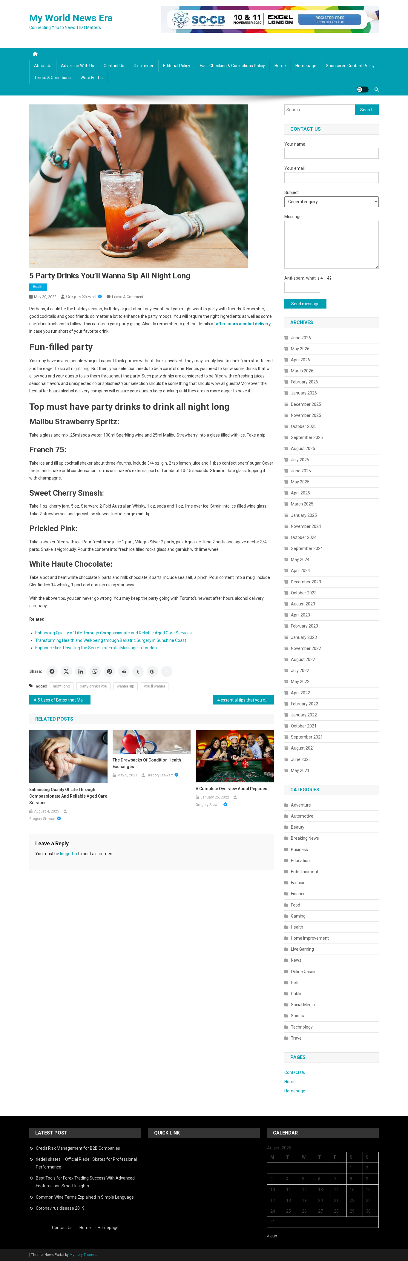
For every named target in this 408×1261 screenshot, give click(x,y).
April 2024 (300, 570)
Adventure (301, 805)
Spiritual (298, 1015)
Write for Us (91, 77)
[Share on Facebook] (52, 671)
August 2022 (303, 659)
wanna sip (125, 686)
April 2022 (300, 692)
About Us (42, 65)
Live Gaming (302, 949)
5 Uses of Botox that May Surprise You (64, 700)
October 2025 (304, 426)
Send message (305, 303)
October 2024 (304, 537)
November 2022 (306, 648)
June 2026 (301, 337)
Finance (298, 893)
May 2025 (300, 482)
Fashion (298, 882)
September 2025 (307, 437)
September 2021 (307, 737)
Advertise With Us (77, 65)
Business (299, 849)
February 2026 (304, 382)
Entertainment (304, 871)
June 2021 (301, 759)
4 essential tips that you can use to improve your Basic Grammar (245, 700)
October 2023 (304, 593)
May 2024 (300, 559)
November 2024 (306, 526)
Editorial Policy (176, 65)
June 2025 (301, 470)
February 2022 (304, 704)
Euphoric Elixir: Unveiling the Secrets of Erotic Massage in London (96, 647)
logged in (68, 853)
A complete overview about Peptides (231, 788)
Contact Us (114, 65)
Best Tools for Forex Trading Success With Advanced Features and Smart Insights (85, 1182)
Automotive (302, 816)
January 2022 (304, 715)
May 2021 (300, 770)
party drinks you (93, 686)
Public (296, 993)
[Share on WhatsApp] (95, 671)
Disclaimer (144, 65)
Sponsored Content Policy (350, 65)
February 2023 (304, 626)
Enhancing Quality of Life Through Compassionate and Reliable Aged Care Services (113, 632)
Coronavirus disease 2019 (60, 1208)
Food (295, 905)
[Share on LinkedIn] (80, 671)
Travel (297, 1038)
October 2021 (304, 726)
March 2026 (302, 371)
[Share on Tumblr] (138, 671)
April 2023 (300, 615)
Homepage (305, 65)
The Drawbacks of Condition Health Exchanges (147, 763)
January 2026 (304, 393)
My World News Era (71, 18)
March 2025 (302, 504)
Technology (302, 1027)
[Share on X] (66, 671)
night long (61, 686)
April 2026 (300, 359)
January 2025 (304, 515)
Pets (295, 982)
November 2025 (306, 415)
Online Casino (304, 971)
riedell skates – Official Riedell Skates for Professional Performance (86, 1163)
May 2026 (300, 348)
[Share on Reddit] (123, 671)
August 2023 (303, 604)
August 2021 (303, 748)
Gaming (298, 916)
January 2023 (304, 637)
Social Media (303, 1004)
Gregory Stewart (81, 296)
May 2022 (300, 681)
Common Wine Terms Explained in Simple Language (85, 1197)
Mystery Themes (83, 1255)
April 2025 (300, 493)
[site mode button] (363, 90)
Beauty (297, 827)
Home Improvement (310, 938)
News (296, 960)
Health (38, 287)
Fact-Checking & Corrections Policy (232, 65)
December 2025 (306, 404)
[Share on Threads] (152, 671)
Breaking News (305, 838)
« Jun (272, 1236)
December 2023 (306, 581)
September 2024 (307, 548)
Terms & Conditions (52, 77)
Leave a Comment (127, 297)
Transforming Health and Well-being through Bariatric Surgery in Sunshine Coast (110, 640)
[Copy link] (166, 671)
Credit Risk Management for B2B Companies (78, 1148)
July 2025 (300, 459)
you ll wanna (154, 686)
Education (300, 860)
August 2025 (303, 448)
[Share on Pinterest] (109, 671)
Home (280, 65)
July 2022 (300, 670)
